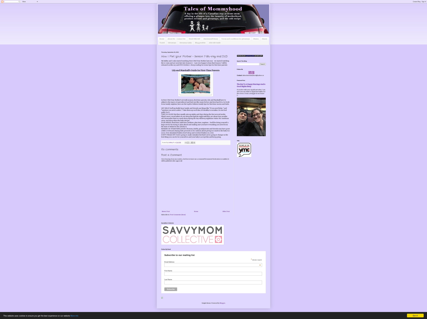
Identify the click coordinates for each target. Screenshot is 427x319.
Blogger (222, 303)
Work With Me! (194, 39)
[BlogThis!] (188, 143)
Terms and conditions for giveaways (235, 39)
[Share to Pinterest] (194, 143)
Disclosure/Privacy (210, 39)
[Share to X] (190, 143)
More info (74, 315)
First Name (168, 271)
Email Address (212, 262)
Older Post (226, 211)
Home (161, 39)
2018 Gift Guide (215, 43)
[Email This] (186, 143)
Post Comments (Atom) (178, 214)
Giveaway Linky (185, 43)
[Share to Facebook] (192, 143)
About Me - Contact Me (176, 39)
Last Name (168, 279)
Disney (264, 39)
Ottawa (256, 39)
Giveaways (172, 43)
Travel (162, 43)
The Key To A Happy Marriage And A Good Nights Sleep (251, 85)
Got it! (415, 315)
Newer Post (166, 211)
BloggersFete (200, 43)
